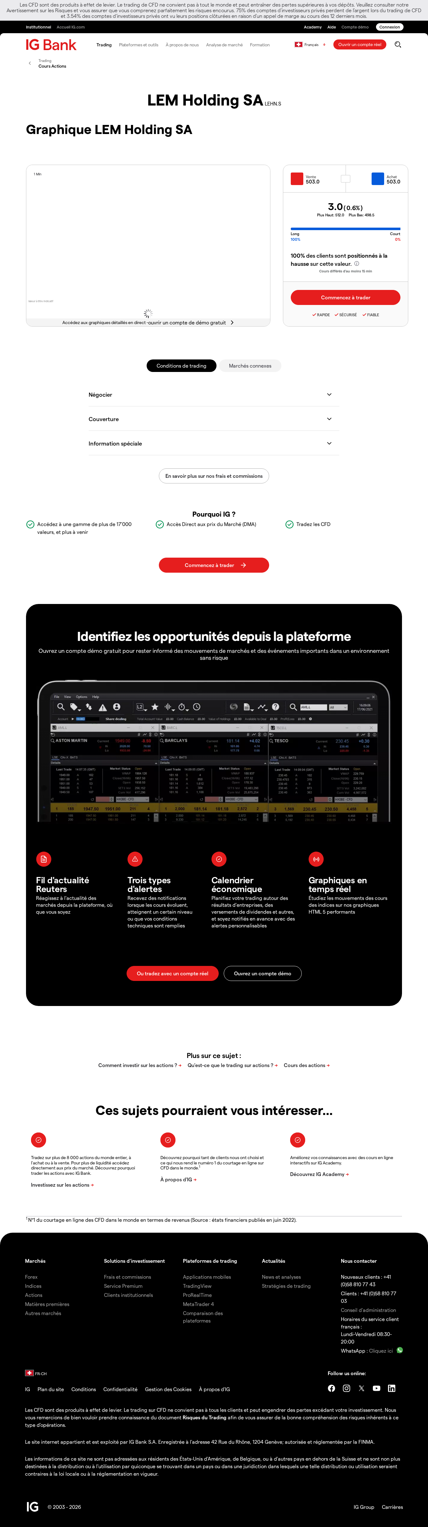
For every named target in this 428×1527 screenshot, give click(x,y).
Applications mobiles (207, 1277)
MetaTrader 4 (198, 1304)
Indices (33, 1286)
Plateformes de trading (210, 1261)
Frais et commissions (127, 1277)
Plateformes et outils (138, 44)
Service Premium (123, 1286)
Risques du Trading (205, 1417)
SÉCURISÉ (348, 314)
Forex (31, 1277)
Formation (259, 44)
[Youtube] (376, 1388)
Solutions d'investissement (134, 1261)
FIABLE (373, 314)
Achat (392, 176)
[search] (398, 44)
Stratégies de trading (286, 1286)
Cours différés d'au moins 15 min (345, 271)
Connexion (389, 26)
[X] (361, 1388)
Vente (311, 176)
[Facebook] (331, 1388)
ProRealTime (197, 1295)
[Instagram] (346, 1388)
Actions (33, 1295)
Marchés (35, 1261)
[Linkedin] (391, 1388)
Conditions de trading (181, 366)
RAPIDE (323, 314)
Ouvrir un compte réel (359, 44)
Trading (104, 44)
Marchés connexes (250, 366)
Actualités (273, 1261)
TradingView (197, 1286)
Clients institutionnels (128, 1295)
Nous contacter (359, 1261)
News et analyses (281, 1277)
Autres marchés (43, 1313)
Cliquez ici (381, 1351)
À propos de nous (182, 44)
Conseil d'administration (368, 1310)
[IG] (51, 44)
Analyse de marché (224, 44)
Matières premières (47, 1304)
